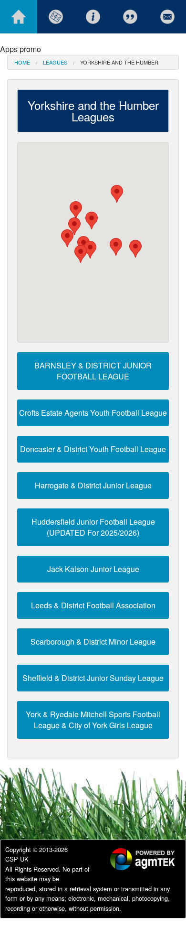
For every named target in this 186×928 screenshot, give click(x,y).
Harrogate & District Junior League (93, 485)
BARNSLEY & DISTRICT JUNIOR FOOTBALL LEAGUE (93, 371)
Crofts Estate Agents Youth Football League (93, 412)
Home (22, 62)
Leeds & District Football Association (93, 605)
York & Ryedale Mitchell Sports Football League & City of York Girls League (93, 720)
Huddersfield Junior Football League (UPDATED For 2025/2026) (93, 527)
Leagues (55, 62)
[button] (81, 254)
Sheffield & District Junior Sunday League (93, 677)
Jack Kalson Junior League (93, 568)
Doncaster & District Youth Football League (93, 448)
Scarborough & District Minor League (93, 641)
